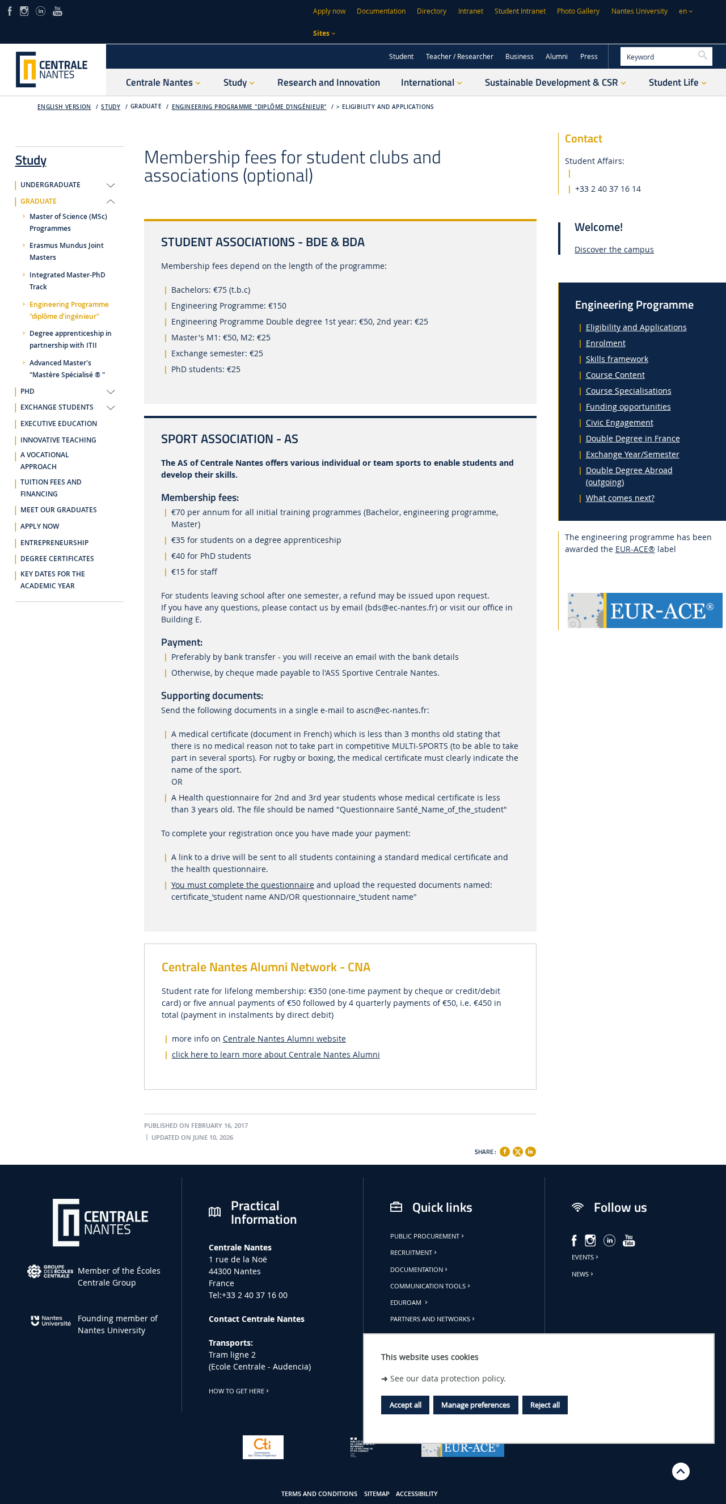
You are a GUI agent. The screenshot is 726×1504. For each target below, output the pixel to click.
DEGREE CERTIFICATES (57, 558)
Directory (431, 11)
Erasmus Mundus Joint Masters (66, 251)
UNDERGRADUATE (50, 184)
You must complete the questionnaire (242, 884)
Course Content (615, 374)
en (683, 11)
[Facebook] (10, 10)
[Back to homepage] (53, 69)
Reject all (545, 1405)
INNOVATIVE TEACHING (58, 440)
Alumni (557, 56)
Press (589, 56)
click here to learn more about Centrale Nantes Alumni (276, 1054)
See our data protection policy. (448, 1378)
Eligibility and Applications (636, 327)
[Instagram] (24, 10)
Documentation (381, 11)
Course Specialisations (629, 390)
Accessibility (417, 1494)
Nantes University (639, 11)
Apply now (329, 11)
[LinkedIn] (40, 10)
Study (110, 107)
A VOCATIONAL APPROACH (44, 460)
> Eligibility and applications (385, 107)
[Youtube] (57, 10)
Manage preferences (475, 1405)
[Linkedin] (530, 1152)
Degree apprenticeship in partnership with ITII (70, 339)
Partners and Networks (430, 1319)
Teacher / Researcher (459, 56)
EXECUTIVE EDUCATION (58, 423)
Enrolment (606, 343)
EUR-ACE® (635, 549)
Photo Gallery (578, 11)
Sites (321, 33)
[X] (518, 1150)
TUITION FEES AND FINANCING (51, 488)
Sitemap (377, 1494)
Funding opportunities (628, 406)
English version (64, 107)
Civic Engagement (619, 422)
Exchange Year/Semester (632, 454)
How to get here (236, 1391)
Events (583, 1257)
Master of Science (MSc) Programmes (68, 222)
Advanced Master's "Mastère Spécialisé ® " (67, 369)
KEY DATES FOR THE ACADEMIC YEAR (52, 580)
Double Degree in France (633, 438)
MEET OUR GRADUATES (58, 510)
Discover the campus (614, 249)
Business (519, 56)
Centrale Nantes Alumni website (284, 1038)
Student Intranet (520, 11)
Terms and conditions (319, 1494)
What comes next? (620, 497)
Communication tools (428, 1286)
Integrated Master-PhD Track (67, 281)
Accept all (405, 1405)
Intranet (470, 11)
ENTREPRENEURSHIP (54, 542)
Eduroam (406, 1303)
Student (401, 56)
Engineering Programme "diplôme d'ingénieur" (249, 107)
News (580, 1274)
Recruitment (411, 1253)
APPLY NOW (39, 526)
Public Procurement (424, 1236)
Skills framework (617, 358)
